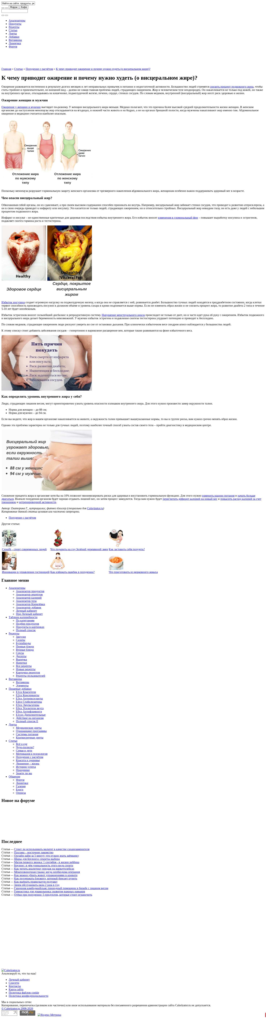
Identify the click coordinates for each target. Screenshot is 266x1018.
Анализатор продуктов (30, 591)
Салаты (20, 640)
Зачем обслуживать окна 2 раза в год (36, 884)
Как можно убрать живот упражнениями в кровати (45, 875)
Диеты (13, 33)
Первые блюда (25, 646)
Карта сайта (16, 989)
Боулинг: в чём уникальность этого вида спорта (43, 865)
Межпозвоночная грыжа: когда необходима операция (47, 871)
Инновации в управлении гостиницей (26, 572)
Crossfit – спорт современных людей (24, 549)
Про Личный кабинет (29, 613)
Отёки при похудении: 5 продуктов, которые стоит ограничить (53, 894)
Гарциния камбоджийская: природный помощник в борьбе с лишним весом (61, 888)
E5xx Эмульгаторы (27, 705)
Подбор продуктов (27, 623)
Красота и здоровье (28, 760)
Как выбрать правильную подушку (36, 881)
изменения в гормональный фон (178, 217)
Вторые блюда (25, 649)
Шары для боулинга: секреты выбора (37, 858)
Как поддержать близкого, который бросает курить (45, 878)
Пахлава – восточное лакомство (33, 852)
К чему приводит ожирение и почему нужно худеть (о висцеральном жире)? (103, 68)
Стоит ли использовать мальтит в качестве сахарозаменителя (51, 849)
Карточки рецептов (28, 672)
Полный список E (27, 721)
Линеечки (15, 43)
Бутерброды (23, 643)
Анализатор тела (26, 600)
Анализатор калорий (29, 597)
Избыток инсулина (13, 302)
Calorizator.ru (95, 508)
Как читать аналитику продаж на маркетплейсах (44, 868)
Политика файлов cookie (24, 992)
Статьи (13, 30)
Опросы (21, 792)
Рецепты (14, 27)
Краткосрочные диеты (29, 737)
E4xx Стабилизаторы (29, 701)
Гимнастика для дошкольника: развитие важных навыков (49, 891)
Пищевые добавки (20, 688)
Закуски (21, 636)
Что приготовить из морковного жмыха (133, 572)
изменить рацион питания (218, 495)
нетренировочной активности (37, 502)
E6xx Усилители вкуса (30, 708)
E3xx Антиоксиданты (29, 698)
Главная (6, 68)
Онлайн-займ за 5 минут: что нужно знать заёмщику (46, 855)
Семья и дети (24, 750)
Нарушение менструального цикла (123, 315)
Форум (13, 7)
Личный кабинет (26, 610)
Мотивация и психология (31, 753)
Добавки (14, 36)
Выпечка (21, 659)
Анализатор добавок (28, 607)
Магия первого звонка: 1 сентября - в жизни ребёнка (46, 862)
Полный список (26, 630)
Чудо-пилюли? (25, 747)
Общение (14, 776)
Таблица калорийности (23, 617)
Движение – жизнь (27, 763)
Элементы (22, 685)
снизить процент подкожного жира (232, 86)
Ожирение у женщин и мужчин (21, 107)
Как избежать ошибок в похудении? (72, 572)
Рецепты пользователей (30, 675)
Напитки (21, 662)
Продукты (15, 23)
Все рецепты (24, 666)
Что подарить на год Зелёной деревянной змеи (79, 549)
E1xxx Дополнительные (31, 714)
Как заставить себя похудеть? (127, 549)
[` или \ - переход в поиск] (2, 7)
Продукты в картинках (30, 627)
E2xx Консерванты (27, 695)
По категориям (25, 620)
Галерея (21, 786)
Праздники (23, 770)
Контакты (15, 986)
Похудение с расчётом (39, 68)
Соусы (20, 653)
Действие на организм (30, 718)
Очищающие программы (31, 731)
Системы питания (27, 734)
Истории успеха (26, 766)
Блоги (19, 789)
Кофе (24, 7)
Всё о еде (21, 744)
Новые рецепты (25, 669)
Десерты (21, 656)
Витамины (15, 40)
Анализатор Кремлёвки (30, 604)
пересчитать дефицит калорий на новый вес (190, 498)
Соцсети (14, 982)
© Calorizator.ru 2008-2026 (17, 1008)
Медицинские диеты (29, 727)
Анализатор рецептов (29, 594)
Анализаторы (17, 20)
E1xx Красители (26, 692)
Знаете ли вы (24, 773)
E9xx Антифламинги (29, 711)
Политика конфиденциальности (28, 995)
